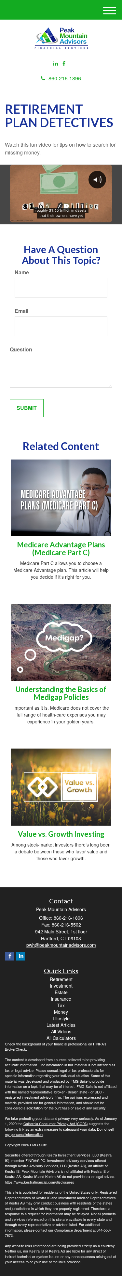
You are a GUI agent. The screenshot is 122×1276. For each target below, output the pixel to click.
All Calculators (61, 1038)
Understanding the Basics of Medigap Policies (61, 693)
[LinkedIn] (55, 63)
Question (21, 349)
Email (21, 311)
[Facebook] (63, 63)
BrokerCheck (15, 1049)
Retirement (61, 979)
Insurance (61, 998)
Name (22, 272)
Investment (61, 985)
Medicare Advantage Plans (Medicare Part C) (61, 548)
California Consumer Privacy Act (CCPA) (55, 1123)
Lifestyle (61, 1018)
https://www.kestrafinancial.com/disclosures (39, 1182)
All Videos (61, 1031)
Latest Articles (61, 1025)
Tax (61, 1005)
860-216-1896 (64, 78)
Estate (61, 992)
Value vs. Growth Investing (61, 834)
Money (61, 1012)
